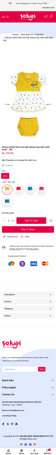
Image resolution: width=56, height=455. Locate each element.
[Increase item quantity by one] (13, 220)
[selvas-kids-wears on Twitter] (8, 424)
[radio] (5, 176)
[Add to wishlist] (51, 220)
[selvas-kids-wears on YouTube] (16, 424)
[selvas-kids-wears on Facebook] (3, 424)
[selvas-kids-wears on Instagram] (12, 424)
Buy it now (28, 229)
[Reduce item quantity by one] (4, 220)
